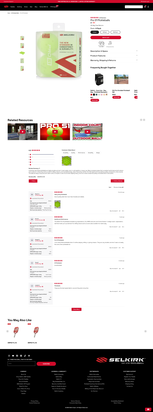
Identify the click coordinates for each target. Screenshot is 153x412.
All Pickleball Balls (15, 13)
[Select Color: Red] (91, 95)
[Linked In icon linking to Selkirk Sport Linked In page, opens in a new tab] (29, 356)
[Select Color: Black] (94, 95)
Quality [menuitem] (73, 152)
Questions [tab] (41, 177)
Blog (36, 6)
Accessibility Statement (117, 401)
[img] (58, 53)
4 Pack (94, 32)
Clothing (19, 6)
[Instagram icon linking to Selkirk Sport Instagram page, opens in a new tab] (9, 356)
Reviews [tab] (32, 177)
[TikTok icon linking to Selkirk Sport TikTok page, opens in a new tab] (25, 356)
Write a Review (119, 181)
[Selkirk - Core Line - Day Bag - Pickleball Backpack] (99, 88)
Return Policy (117, 403)
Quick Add (95, 100)
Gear (31, 6)
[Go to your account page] (148, 7)
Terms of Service (75, 401)
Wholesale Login (145, 1)
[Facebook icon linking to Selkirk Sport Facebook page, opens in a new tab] (17, 356)
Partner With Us (44, 6)
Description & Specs (99, 51)
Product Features (98, 56)
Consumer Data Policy (75, 403)
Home (9, 13)
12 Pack (105, 32)
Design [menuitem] (98, 152)
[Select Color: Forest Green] (96, 95)
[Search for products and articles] (141, 6)
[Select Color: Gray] (99, 95)
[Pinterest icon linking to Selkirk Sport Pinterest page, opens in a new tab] (21, 356)
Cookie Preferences (34, 403)
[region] (67, 161)
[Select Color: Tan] (104, 95)
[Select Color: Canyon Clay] (107, 95)
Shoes (26, 6)
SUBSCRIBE (46, 364)
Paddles (13, 6)
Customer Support (8, 1)
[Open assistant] (148, 409)
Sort (110, 187)
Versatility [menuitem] (90, 152)
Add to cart (105, 37)
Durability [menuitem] (65, 152)
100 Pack (115, 32)
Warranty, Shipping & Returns (103, 60)
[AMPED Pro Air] (16, 340)
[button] (22, 38)
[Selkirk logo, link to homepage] (6, 7)
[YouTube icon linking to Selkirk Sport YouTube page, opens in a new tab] (13, 356)
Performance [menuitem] (81, 152)
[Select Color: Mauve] (102, 95)
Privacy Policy (34, 401)
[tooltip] (39, 168)
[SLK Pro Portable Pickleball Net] (121, 88)
